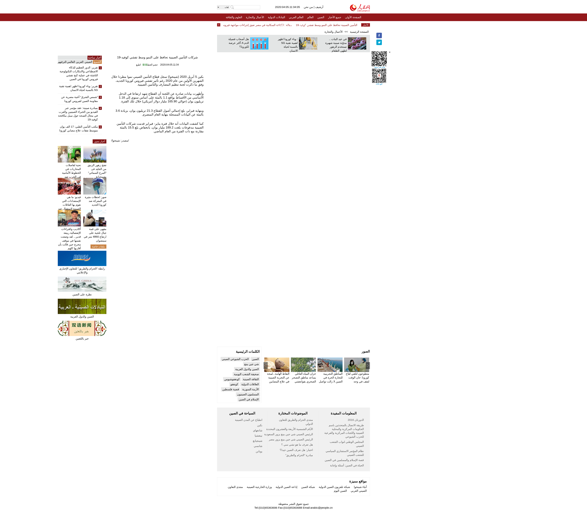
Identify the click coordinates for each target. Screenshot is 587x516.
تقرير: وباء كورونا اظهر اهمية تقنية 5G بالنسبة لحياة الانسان (78, 88)
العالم (310, 17)
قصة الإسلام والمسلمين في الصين (344, 460)
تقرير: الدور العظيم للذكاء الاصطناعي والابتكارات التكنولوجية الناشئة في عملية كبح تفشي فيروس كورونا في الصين (79, 73)
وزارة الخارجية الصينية (259, 486)
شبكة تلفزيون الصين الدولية (334, 486)
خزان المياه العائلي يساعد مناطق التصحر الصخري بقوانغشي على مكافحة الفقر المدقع (304, 381)
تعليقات (291, 24)
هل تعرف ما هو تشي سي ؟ (297, 444)
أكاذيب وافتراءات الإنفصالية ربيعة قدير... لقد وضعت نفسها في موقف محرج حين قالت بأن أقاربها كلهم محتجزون (69, 241)
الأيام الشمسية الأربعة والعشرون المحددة (289, 429)
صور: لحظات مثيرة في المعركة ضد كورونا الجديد (95, 201)
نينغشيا (258, 435)
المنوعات (304, 24)
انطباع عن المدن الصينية (248, 419)
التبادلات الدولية (276, 17)
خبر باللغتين (82, 338)
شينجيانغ (257, 440)
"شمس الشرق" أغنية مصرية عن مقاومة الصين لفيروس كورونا (79, 98)
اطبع (138, 64)
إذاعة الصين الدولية (286, 486)
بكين (259, 425)
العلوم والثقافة (234, 17)
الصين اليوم (340, 490)
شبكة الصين (308, 486)
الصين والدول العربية (82, 316)
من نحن (309, 7)
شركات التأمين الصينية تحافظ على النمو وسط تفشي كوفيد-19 (341, 25)
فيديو (280, 24)
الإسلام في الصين (249, 399)
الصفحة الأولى (353, 17)
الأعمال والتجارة (255, 17)
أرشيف (318, 7)
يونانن (259, 451)
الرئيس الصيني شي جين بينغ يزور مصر (291, 439)
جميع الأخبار (334, 17)
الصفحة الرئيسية (359, 31)
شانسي (258, 446)
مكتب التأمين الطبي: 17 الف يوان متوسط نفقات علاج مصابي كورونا (78, 128)
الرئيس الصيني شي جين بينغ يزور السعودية (288, 434)
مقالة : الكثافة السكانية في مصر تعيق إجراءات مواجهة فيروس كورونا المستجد (257, 25)
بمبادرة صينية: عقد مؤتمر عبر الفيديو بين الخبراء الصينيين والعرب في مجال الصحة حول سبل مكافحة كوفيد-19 (78, 114)
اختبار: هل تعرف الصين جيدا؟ (296, 450)
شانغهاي (257, 430)
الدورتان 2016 (356, 419)
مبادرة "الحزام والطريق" (299, 455)
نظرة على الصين (82, 294)
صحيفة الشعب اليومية (246, 374)
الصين (320, 17)
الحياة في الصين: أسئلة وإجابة (347, 465)
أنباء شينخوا (360, 486)
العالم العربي (296, 17)
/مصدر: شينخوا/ (120, 140)
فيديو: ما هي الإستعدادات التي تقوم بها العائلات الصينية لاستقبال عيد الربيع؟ (69, 205)
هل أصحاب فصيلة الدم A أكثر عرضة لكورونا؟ (238, 43)
